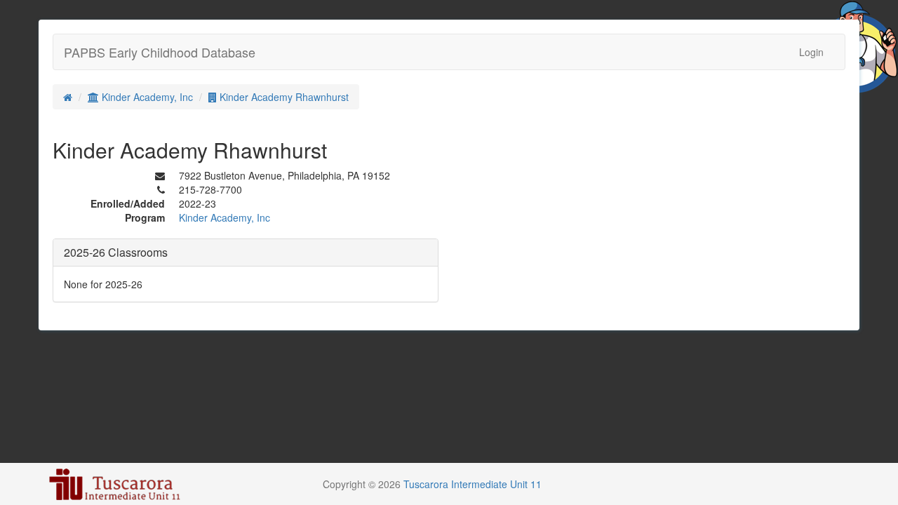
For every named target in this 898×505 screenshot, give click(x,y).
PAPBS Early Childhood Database (159, 52)
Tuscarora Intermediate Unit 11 (472, 484)
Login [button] (811, 52)
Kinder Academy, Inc (146, 97)
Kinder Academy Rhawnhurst (283, 97)
